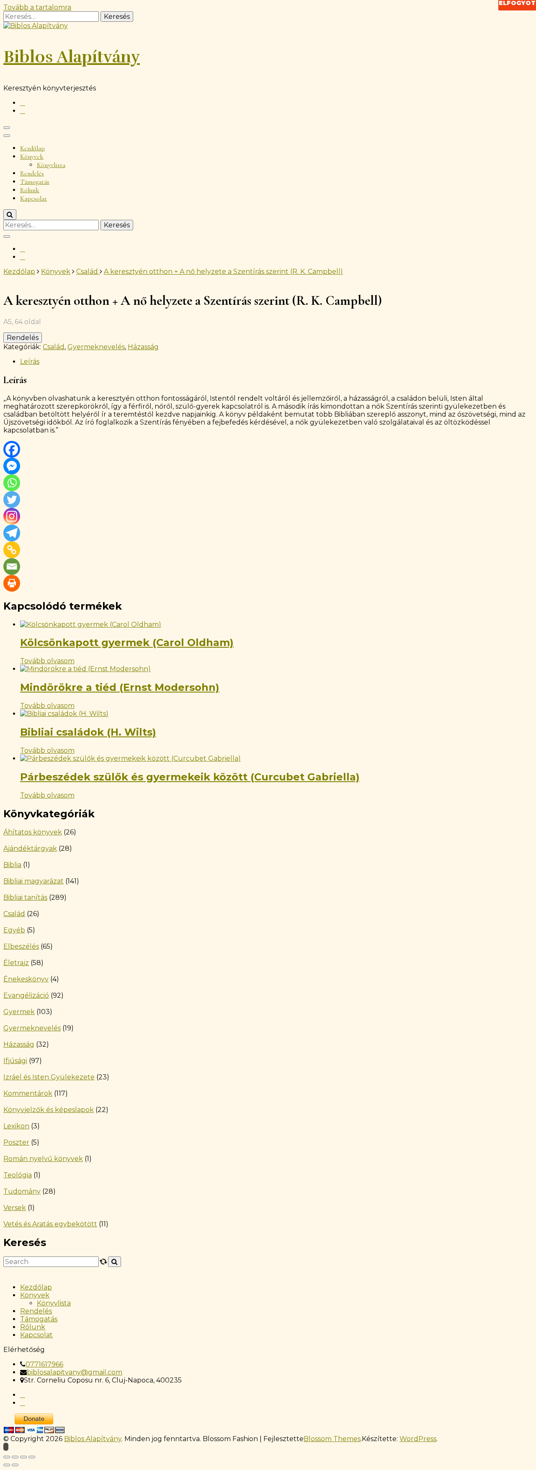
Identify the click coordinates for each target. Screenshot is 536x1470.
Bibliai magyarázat (33, 881)
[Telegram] (11, 533)
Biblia (12, 865)
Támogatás (34, 182)
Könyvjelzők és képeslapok (48, 1110)
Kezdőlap (32, 148)
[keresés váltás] (9, 214)
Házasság (143, 347)
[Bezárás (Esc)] (31, 1457)
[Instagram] (11, 516)
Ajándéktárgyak (30, 848)
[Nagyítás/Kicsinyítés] (6, 1457)
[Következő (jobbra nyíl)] (15, 1465)
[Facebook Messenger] (11, 466)
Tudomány (22, 1191)
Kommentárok (27, 1093)
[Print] (11, 583)
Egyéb (14, 930)
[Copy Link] (11, 549)
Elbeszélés (21, 946)
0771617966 (44, 1364)
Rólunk (29, 190)
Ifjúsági (15, 1061)
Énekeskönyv (26, 979)
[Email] (11, 566)
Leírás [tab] (29, 362)
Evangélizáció (26, 995)
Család (53, 347)
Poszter (16, 1142)
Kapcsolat (33, 198)
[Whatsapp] (11, 482)
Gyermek (19, 1012)
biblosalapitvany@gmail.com (74, 1372)
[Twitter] (11, 499)
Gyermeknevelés (96, 347)
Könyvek (32, 156)
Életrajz (16, 963)
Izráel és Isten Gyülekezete (49, 1077)
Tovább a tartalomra (37, 7)
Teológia (17, 1175)
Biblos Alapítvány (71, 56)
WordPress (417, 1439)
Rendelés (32, 173)
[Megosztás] (23, 1457)
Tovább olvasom (47, 661)
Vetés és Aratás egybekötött (50, 1224)
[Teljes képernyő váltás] (15, 1457)
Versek (14, 1208)
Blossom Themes (332, 1439)
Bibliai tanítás (25, 897)
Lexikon (16, 1126)
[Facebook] (11, 449)
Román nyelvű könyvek (43, 1159)
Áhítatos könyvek (32, 832)
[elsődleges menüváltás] (6, 127)
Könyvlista (51, 165)
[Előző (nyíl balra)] (6, 1465)
